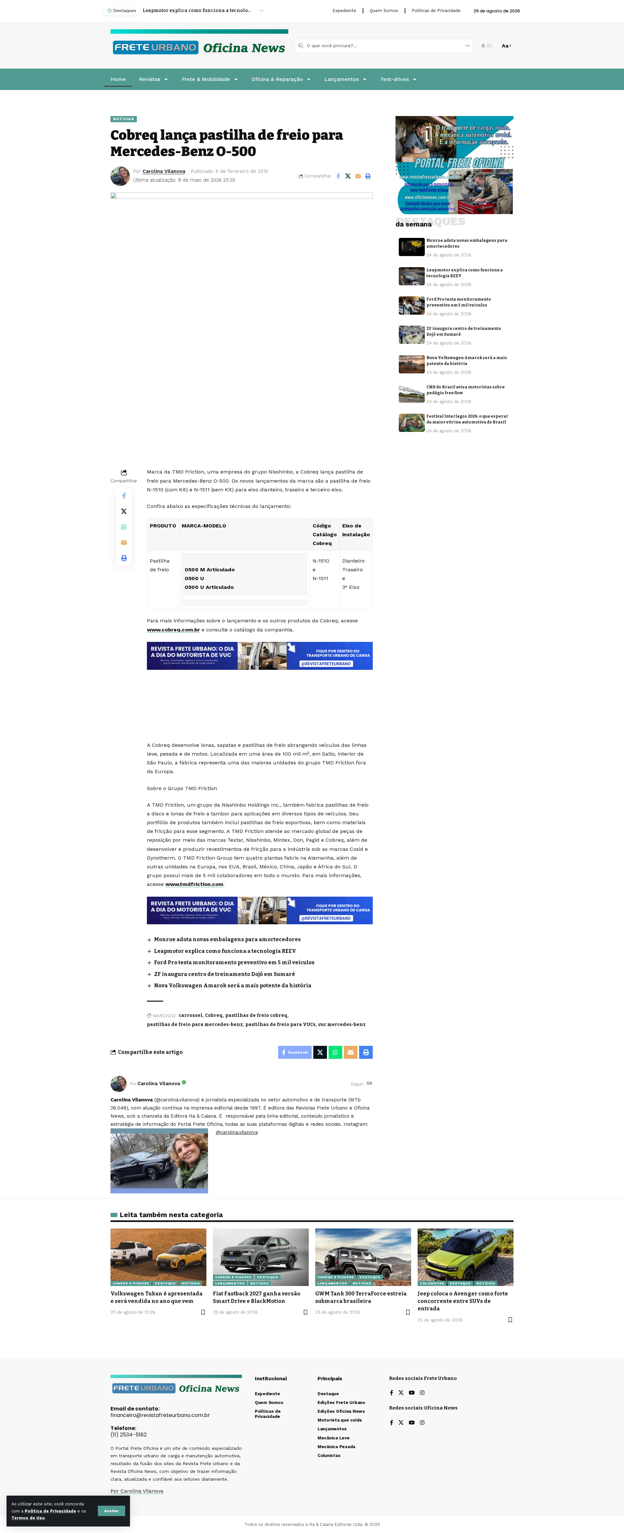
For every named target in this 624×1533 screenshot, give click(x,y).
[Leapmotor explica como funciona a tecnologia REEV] (412, 276)
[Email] (358, 176)
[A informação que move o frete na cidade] (260, 910)
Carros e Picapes (131, 1283)
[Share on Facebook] (338, 176)
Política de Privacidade (50, 1511)
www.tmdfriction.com (194, 884)
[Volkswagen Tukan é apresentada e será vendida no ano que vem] (158, 1257)
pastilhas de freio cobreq (256, 1015)
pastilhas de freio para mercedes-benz (195, 1024)
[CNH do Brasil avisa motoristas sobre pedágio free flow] (412, 393)
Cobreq (214, 1015)
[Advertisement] (260, 687)
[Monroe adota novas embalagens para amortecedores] (412, 247)
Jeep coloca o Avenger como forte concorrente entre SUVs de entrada (463, 1301)
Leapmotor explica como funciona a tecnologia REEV (225, 951)
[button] (111, 1511)
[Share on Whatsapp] (124, 527)
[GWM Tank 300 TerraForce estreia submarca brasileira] (363, 1257)
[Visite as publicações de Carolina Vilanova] (118, 1084)
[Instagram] (422, 1393)
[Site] (369, 1083)
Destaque (165, 1283)
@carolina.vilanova (237, 1132)
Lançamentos (230, 1283)
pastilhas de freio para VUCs (280, 1024)
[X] (401, 1393)
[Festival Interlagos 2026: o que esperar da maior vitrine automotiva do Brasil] (412, 423)
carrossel (190, 1015)
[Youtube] (412, 1393)
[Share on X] (348, 176)
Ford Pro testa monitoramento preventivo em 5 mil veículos (197, 10)
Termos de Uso (28, 1517)
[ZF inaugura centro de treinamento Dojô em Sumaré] (412, 335)
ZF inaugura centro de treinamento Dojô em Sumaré (224, 974)
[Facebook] (391, 1393)
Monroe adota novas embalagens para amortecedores (227, 939)
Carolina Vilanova (164, 171)
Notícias (123, 119)
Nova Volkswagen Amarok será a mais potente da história (232, 985)
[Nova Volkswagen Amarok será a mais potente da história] (412, 364)
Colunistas (432, 1283)
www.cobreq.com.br (173, 630)
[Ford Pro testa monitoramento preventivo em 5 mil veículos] (412, 305)
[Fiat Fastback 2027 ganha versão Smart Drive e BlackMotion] (261, 1257)
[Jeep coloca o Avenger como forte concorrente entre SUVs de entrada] (466, 1257)
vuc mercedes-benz (342, 1024)
